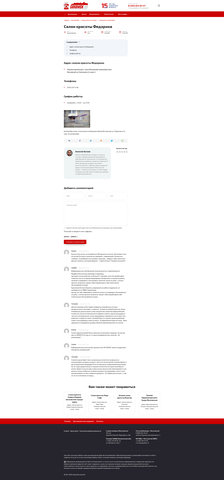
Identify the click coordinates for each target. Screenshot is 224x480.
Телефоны (73, 50)
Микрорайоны (94, 14)
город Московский (91, 69)
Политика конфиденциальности (90, 431)
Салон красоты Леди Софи (99, 396)
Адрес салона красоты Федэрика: (81, 47)
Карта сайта (74, 431)
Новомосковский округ (75, 69)
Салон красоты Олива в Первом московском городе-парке (74, 398)
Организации (72, 14)
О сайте (66, 431)
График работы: (75, 53)
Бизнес (84, 14)
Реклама (67, 421)
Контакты (99, 421)
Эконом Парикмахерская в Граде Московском (149, 397)
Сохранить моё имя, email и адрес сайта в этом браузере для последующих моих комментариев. (94, 228)
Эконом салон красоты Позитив (124, 396)
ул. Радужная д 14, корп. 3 (86, 72)
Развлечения (108, 14)
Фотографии (122, 14)
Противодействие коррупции (83, 421)
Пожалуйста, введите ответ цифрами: (78, 231)
